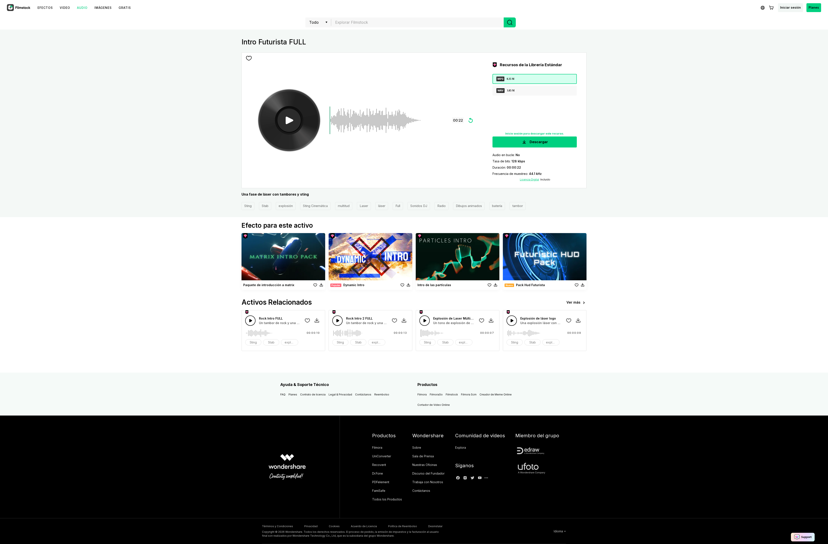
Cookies (334, 526)
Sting (248, 206)
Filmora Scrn (469, 394)
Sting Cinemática (315, 206)
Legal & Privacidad (340, 394)
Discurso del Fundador (428, 473)
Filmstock (452, 394)
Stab (265, 206)
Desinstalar (435, 526)
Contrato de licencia (313, 394)
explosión (286, 206)
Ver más (573, 302)
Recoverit (379, 465)
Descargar (538, 142)
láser (381, 206)
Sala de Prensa (423, 456)
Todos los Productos (387, 499)
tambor (517, 206)
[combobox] (417, 22)
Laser (364, 206)
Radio (441, 206)
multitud (344, 206)
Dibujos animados (469, 206)
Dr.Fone (377, 473)
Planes (814, 7)
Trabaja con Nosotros (427, 482)
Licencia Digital (529, 179)
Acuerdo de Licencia (364, 526)
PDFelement (380, 482)
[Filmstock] (19, 7)
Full (397, 206)
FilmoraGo (436, 394)
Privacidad (311, 526)
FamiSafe (378, 490)
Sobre (416, 447)
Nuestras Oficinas (424, 465)
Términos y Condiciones (277, 526)
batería (497, 206)
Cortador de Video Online (433, 404)
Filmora (422, 394)
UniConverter (381, 456)
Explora (460, 447)
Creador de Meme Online (496, 394)
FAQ (282, 394)
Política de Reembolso (402, 526)
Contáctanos (363, 394)
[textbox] (417, 22)
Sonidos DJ (418, 206)
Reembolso (381, 394)
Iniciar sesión (790, 7)
